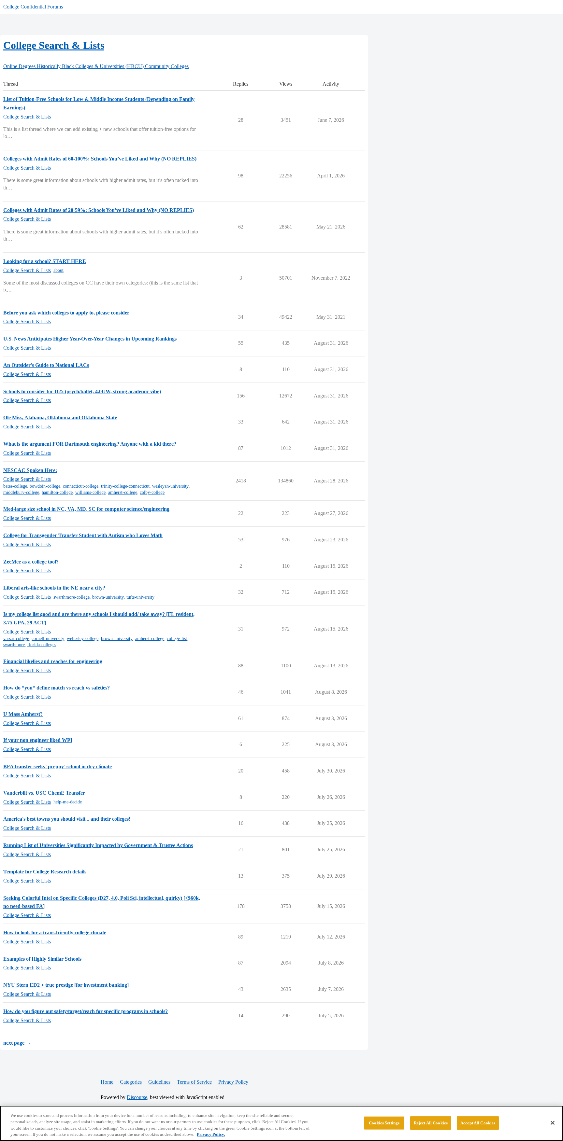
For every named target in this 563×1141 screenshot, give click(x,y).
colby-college (152, 492)
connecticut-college (80, 486)
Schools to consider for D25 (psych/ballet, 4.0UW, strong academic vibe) (82, 391)
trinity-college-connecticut (125, 486)
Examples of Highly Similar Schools (42, 959)
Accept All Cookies (477, 1122)
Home (107, 1082)
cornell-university (48, 638)
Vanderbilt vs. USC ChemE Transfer (44, 793)
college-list (177, 638)
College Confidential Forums (33, 6)
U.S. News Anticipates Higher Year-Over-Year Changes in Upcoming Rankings (90, 338)
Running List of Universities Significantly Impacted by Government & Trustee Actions (98, 845)
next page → (17, 1043)
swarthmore (14, 644)
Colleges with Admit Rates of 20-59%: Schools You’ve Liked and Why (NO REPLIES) (98, 210)
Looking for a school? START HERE (44, 261)
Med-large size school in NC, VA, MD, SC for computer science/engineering (86, 509)
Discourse (137, 1097)
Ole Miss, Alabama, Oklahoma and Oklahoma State (60, 417)
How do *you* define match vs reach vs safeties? (56, 687)
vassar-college (16, 638)
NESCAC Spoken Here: (30, 470)
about (58, 270)
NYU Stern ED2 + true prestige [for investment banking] (66, 985)
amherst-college (122, 492)
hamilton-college (57, 492)
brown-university (108, 597)
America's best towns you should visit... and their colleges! (66, 819)
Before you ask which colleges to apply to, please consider (66, 312)
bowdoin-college (45, 486)
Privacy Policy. (211, 1134)
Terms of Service (194, 1082)
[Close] (552, 1123)
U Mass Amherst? (23, 714)
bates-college (15, 486)
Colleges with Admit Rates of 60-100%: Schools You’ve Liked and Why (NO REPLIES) (99, 158)
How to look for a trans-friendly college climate (54, 932)
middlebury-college (21, 492)
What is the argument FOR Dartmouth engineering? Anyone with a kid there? (89, 444)
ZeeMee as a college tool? (31, 561)
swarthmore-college (71, 597)
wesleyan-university (170, 486)
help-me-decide (67, 802)
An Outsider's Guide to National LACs (46, 365)
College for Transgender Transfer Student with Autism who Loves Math (83, 535)
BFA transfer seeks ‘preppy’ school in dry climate (57, 766)
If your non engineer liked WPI (37, 740)
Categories (131, 1082)
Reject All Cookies (431, 1122)
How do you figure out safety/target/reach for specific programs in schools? (85, 1011)
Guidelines (159, 1082)
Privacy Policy (233, 1082)
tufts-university (140, 597)
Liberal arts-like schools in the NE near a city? (54, 588)
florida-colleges (41, 644)
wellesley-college (82, 638)
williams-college (90, 492)
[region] (281, 1123)
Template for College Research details (44, 871)
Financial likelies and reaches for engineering (52, 661)
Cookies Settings (384, 1122)
